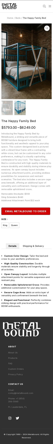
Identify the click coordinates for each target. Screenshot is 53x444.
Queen (14, 225)
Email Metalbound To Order (25, 211)
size (3, 219)
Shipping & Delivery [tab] (33, 246)
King (5, 225)
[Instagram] (11, 419)
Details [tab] (13, 246)
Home (10, 18)
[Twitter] (19, 419)
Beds (18, 18)
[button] (47, 28)
